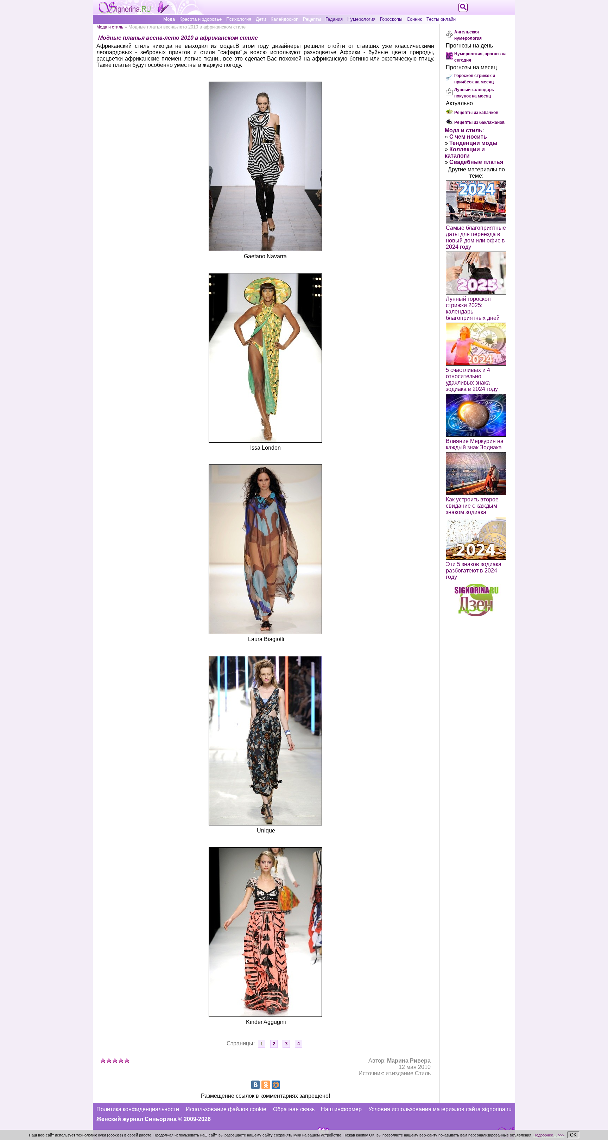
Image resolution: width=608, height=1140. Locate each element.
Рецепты (312, 19)
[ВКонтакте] (255, 1085)
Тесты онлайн (441, 19)
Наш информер (341, 1109)
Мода (169, 19)
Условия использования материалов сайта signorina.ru (440, 1109)
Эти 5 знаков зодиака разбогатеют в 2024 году (473, 570)
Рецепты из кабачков (476, 112)
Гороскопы (391, 19)
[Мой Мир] (276, 1085)
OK (573, 1135)
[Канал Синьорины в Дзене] (476, 614)
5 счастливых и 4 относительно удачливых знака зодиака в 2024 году (472, 379)
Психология (238, 19)
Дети (261, 19)
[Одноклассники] (265, 1085)
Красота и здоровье (200, 19)
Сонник (414, 19)
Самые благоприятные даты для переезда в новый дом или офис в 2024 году (476, 237)
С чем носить (468, 137)
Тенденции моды (473, 143)
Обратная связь (294, 1109)
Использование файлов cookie (226, 1109)
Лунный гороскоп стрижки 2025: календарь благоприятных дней (473, 308)
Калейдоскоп (284, 19)
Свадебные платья (476, 162)
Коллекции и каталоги (465, 152)
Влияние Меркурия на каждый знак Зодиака (475, 444)
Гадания (334, 19)
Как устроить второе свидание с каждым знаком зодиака (472, 505)
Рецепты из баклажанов (479, 122)
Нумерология (361, 19)
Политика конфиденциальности (137, 1109)
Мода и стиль (109, 27)
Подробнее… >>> (548, 1135)
